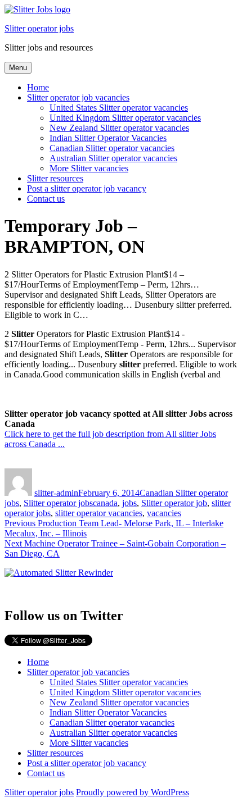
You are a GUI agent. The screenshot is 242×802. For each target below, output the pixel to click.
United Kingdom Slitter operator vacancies (125, 117)
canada (105, 503)
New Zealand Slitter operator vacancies (119, 128)
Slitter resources (55, 178)
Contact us (46, 198)
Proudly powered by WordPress (132, 792)
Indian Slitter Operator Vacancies (108, 138)
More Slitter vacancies (89, 168)
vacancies (164, 513)
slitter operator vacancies (98, 513)
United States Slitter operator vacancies (119, 107)
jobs (129, 503)
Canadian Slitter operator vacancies (112, 148)
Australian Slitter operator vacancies (113, 158)
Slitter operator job (174, 503)
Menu (18, 67)
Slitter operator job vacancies (78, 97)
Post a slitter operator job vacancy (86, 188)
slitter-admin (56, 493)
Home (38, 87)
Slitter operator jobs (39, 28)
